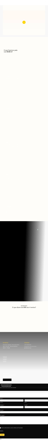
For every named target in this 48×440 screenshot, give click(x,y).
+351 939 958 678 (27, 344)
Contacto (2, 405)
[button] (45, 1)
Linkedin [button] (4, 361)
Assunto (2, 410)
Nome (1, 398)
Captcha (1, 430)
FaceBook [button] (4, 358)
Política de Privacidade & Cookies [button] (6, 384)
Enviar (2, 434)
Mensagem (2, 415)
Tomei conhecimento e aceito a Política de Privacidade (12, 427)
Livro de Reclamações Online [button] (6, 386)
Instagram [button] (5, 356)
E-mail (26, 405)
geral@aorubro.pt (27, 347)
